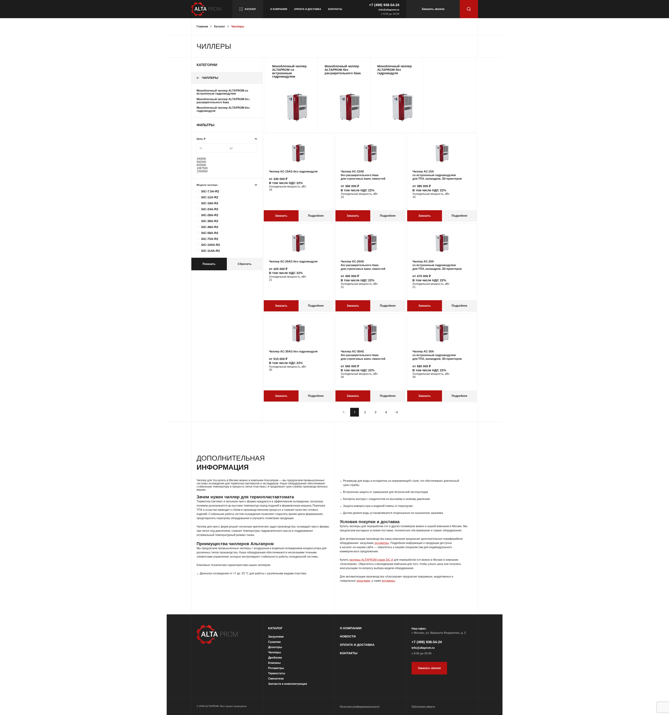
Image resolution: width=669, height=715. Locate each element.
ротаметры (382, 542)
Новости (348, 636)
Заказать (281, 215)
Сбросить (245, 263)
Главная (203, 26)
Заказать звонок (433, 9)
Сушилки (274, 641)
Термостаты (276, 673)
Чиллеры (274, 652)
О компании (278, 9)
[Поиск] (469, 9)
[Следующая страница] (396, 412)
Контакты (335, 9)
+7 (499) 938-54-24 (384, 5)
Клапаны (274, 662)
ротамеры (388, 580)
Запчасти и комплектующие (287, 683)
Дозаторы (275, 647)
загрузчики (363, 580)
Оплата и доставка (307, 9)
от (201, 148)
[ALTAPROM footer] (227, 635)
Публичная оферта (423, 706)
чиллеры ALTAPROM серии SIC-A (371, 559)
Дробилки (275, 657)
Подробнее (316, 215)
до (231, 148)
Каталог (250, 9)
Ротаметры (276, 668)
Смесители (276, 678)
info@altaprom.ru (388, 9)
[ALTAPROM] (208, 9)
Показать (209, 263)
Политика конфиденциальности (360, 706)
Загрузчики (276, 636)
